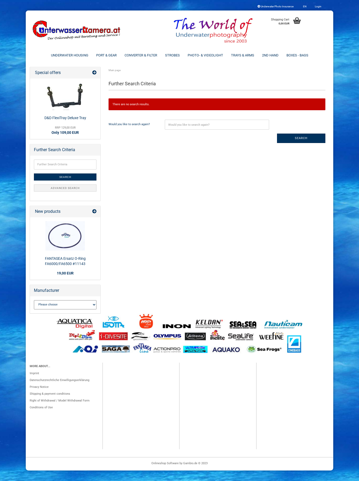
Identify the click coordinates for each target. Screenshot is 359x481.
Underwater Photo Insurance (277, 6)
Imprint (34, 373)
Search (301, 138)
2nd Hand (270, 55)
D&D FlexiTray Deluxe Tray (65, 118)
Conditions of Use (41, 407)
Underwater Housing (69, 55)
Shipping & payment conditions (50, 393)
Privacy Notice (39, 387)
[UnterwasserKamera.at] (77, 30)
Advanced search (65, 188)
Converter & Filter (141, 55)
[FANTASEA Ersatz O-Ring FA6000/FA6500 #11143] (65, 236)
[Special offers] (94, 73)
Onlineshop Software (165, 463)
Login (317, 6)
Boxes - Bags (297, 55)
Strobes (172, 55)
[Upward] (344, 474)
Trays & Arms (242, 55)
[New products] (94, 212)
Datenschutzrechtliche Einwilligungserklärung (59, 380)
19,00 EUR (65, 273)
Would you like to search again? (129, 124)
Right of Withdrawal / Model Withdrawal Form (60, 400)
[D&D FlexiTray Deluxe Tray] (65, 96)
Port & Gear (106, 55)
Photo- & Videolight (205, 55)
